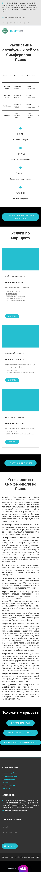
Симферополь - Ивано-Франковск (20, 742)
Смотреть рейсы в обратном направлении (20, 216)
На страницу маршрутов (20, 463)
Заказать (12, 316)
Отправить (9, 846)
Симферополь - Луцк (20, 723)
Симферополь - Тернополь (21, 732)
